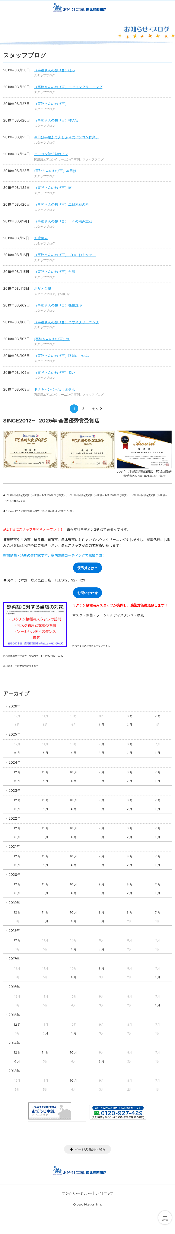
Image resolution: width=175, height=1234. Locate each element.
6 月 (17, 752)
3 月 (101, 724)
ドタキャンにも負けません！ (56, 389)
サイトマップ (104, 1193)
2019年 (14, 902)
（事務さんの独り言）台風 (54, 271)
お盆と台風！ (44, 288)
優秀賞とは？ (87, 568)
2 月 (129, 724)
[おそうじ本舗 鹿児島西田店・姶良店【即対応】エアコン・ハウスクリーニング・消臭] (87, 8)
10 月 (73, 772)
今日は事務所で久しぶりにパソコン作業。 (66, 137)
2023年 (14, 790)
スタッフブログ (44, 75)
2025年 (14, 734)
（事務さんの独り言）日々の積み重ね (63, 221)
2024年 (14, 762)
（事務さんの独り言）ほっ (54, 70)
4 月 (73, 752)
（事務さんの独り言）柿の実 (56, 120)
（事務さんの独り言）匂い (54, 372)
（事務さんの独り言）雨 (53, 187)
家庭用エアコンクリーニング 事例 (57, 159)
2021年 (14, 846)
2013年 (14, 1071)
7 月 (157, 716)
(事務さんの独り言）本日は (55, 171)
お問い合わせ (87, 593)
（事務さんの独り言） (51, 104)
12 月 (17, 772)
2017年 (14, 958)
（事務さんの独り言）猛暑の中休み (61, 356)
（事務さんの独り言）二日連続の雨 (61, 204)
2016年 (14, 987)
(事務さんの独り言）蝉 (52, 339)
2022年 (14, 818)
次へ (95, 409)
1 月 (157, 752)
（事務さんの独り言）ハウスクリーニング (66, 322)
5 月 (45, 752)
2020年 (14, 874)
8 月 (130, 716)
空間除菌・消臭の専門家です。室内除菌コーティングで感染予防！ (54, 555)
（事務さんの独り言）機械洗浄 (58, 305)
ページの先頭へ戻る (90, 1149)
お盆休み (41, 238)
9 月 (101, 744)
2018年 (14, 930)
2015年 (14, 1015)
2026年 (14, 706)
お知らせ (64, 294)
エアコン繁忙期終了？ (51, 154)
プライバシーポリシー (77, 1193)
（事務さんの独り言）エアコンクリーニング (68, 87)
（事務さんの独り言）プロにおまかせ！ (65, 255)
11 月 (45, 772)
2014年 (14, 1043)
